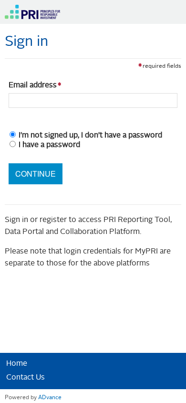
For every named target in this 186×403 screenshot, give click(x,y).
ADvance (50, 398)
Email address (33, 85)
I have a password (49, 145)
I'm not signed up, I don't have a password (90, 135)
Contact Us (25, 378)
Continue (35, 173)
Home (16, 364)
